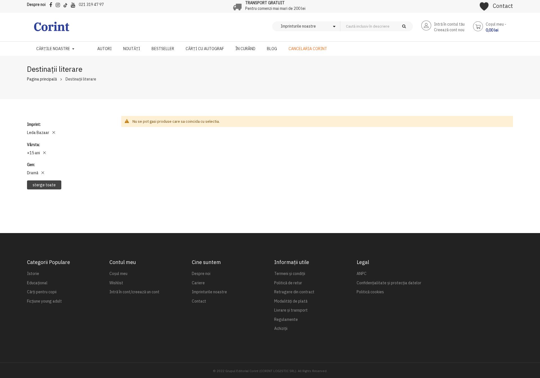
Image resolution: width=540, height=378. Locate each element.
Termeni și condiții (289, 273)
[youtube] (74, 4)
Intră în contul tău (449, 24)
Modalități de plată (290, 301)
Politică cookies (370, 291)
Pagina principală (42, 79)
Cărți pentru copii (42, 291)
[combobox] (386, 26)
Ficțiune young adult (44, 301)
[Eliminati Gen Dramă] (42, 172)
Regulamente (286, 319)
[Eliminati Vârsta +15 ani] (44, 152)
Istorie (33, 273)
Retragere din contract (294, 291)
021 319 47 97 (91, 4)
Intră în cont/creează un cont (134, 291)
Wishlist (116, 282)
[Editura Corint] (51, 29)
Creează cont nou (449, 29)
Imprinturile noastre (209, 291)
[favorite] (484, 4)
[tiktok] (67, 4)
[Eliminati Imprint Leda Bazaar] (53, 132)
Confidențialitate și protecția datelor (389, 282)
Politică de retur (288, 282)
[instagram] (59, 4)
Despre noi (36, 4)
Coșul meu (118, 273)
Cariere (198, 282)
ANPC (361, 273)
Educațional (37, 282)
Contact (503, 6)
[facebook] (52, 4)
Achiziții (280, 328)
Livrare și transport (291, 310)
